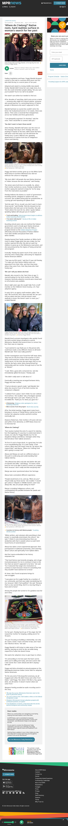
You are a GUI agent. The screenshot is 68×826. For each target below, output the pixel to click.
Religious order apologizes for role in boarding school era (21, 404)
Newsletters (39, 785)
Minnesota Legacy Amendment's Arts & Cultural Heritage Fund (34, 752)
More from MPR (40, 783)
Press (37, 789)
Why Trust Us (39, 802)
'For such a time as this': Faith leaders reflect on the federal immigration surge (24, 697)
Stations (37, 797)
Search (13, 6)
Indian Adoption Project (29, 230)
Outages (37, 787)
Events (37, 776)
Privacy (37, 791)
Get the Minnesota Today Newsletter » (21, 739)
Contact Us (38, 774)
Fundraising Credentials (42, 780)
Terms (52, 70)
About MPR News (40, 770)
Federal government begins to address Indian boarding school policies (24, 216)
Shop (36, 793)
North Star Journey (11, 20)
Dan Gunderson (9, 22)
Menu (6, 6)
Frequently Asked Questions (43, 778)
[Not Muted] (2, 822)
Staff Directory (39, 795)
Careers (37, 772)
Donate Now (59, 3)
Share (40, 73)
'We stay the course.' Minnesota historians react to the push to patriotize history (22, 693)
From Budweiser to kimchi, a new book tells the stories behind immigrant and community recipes (23, 704)
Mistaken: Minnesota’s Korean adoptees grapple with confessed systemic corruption (22, 700)
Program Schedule (53, 76)
